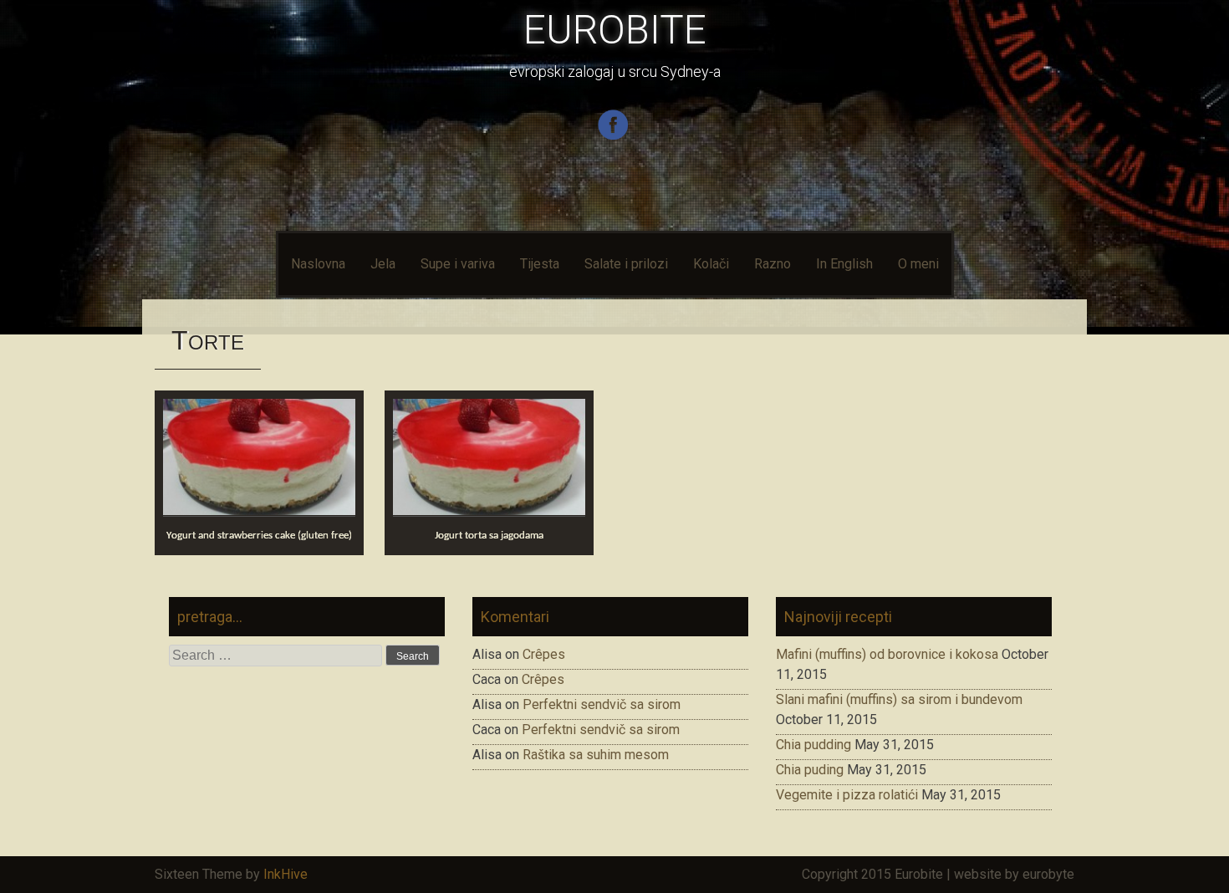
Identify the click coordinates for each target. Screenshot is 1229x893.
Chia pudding (813, 745)
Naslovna (318, 264)
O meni (918, 264)
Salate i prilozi (626, 264)
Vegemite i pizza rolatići (847, 795)
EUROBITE (614, 30)
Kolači (711, 264)
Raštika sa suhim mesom (596, 755)
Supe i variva (458, 264)
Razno (772, 264)
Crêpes (544, 654)
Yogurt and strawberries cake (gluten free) (259, 535)
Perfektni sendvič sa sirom (602, 704)
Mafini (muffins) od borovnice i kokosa (887, 654)
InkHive (285, 874)
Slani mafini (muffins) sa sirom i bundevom (899, 699)
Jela (382, 264)
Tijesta (539, 264)
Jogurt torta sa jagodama (489, 535)
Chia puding (810, 770)
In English (844, 264)
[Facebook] (615, 137)
